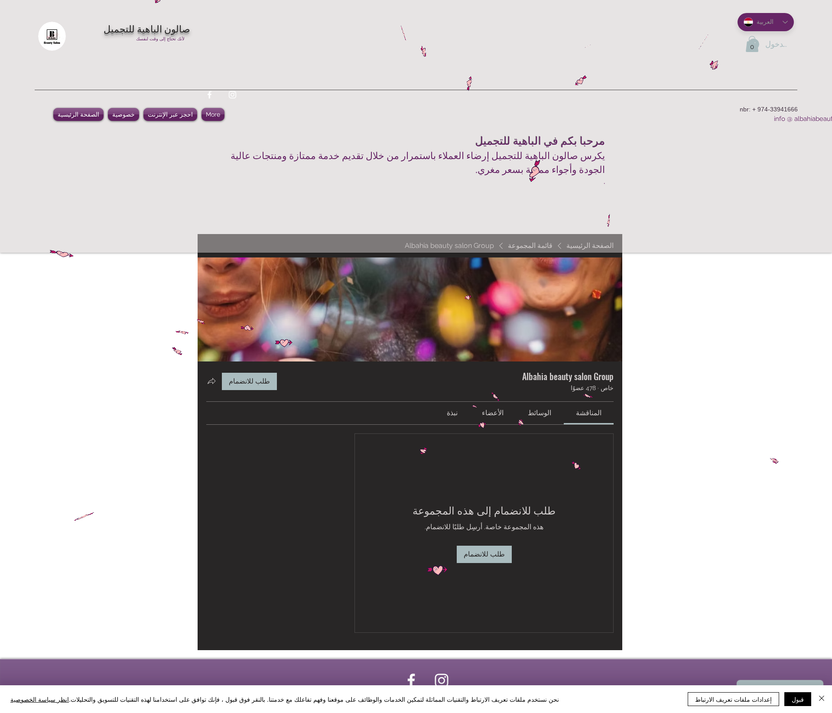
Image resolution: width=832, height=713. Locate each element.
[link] (588, 413)
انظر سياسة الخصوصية (39, 699)
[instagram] (232, 95)
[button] (752, 44)
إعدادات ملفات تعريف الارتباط (733, 699)
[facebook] (209, 95)
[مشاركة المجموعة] (211, 381)
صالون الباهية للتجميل (147, 28)
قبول (798, 699)
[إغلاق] (821, 699)
